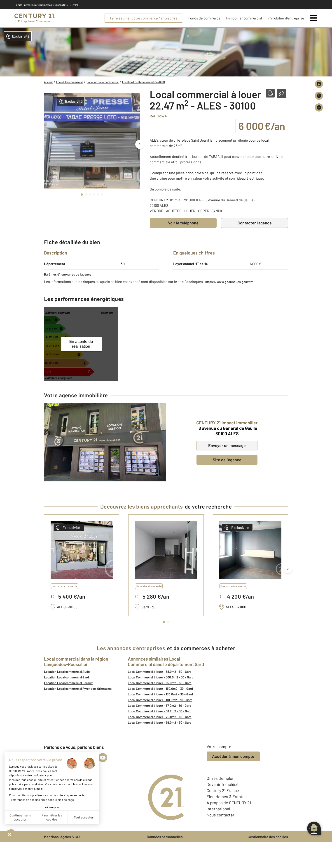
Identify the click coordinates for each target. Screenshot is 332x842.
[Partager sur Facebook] (319, 84)
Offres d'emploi (220, 778)
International (218, 808)
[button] (270, 93)
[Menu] (314, 18)
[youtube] (102, 757)
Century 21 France (223, 790)
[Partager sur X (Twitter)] (319, 96)
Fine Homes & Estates (227, 796)
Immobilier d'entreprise (285, 18)
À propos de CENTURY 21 (229, 802)
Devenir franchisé (222, 784)
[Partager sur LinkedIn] (319, 107)
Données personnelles (165, 837)
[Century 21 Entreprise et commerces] (34, 18)
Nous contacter (220, 814)
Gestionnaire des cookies (268, 837)
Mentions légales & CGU (63, 837)
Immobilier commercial (244, 18)
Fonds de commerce (204, 18)
